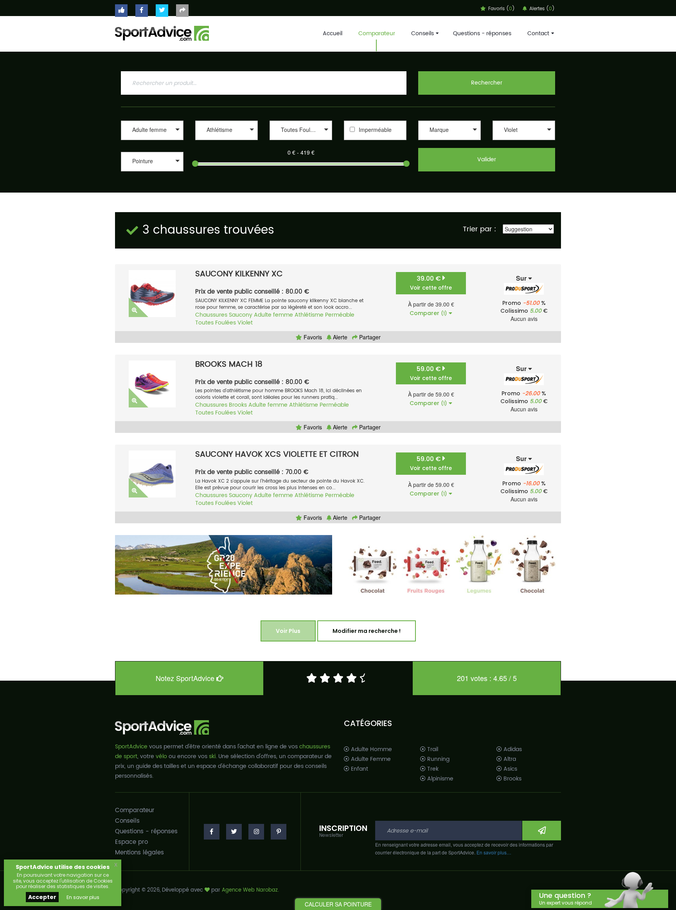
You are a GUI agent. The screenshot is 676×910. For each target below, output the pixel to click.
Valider (486, 159)
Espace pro (131, 842)
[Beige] (524, 141)
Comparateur (376, 33)
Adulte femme (273, 314)
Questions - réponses (482, 33)
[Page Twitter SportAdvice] (234, 832)
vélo (161, 756)
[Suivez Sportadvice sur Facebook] (141, 10)
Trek (432, 769)
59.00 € (431, 373)
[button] (152, 130)
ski (212, 756)
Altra (509, 759)
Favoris (312, 337)
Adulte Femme (370, 759)
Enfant (358, 769)
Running (437, 759)
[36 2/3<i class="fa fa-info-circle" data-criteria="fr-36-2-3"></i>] (152, 181)
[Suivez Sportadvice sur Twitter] (162, 10)
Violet (245, 322)
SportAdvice (131, 746)
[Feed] (452, 565)
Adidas (512, 749)
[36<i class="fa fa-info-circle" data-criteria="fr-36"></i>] (152, 172)
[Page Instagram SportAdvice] (256, 832)
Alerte (339, 337)
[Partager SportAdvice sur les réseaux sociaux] (182, 10)
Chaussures (211, 314)
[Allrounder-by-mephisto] (449, 141)
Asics (509, 769)
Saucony (240, 314)
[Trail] (226, 141)
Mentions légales (139, 853)
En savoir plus (83, 897)
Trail (432, 749)
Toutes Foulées (215, 322)
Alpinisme (439, 779)
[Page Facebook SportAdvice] (211, 832)
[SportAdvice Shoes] (162, 32)
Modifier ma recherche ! (367, 631)
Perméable (339, 314)
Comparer (428, 313)
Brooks (238, 404)
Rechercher (486, 82)
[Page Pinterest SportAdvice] (278, 832)
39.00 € (431, 283)
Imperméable (375, 129)
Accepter (42, 897)
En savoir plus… (493, 852)
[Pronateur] (301, 141)
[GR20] (223, 565)
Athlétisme (309, 314)
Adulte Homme (370, 749)
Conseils (422, 33)
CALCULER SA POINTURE (338, 904)
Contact (538, 33)
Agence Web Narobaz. (250, 890)
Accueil (332, 33)
